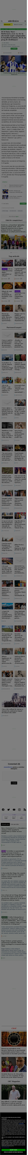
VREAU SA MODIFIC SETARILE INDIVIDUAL (13, 1152)
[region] (13, 1133)
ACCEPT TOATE (13, 1150)
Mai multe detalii (21, 1123)
